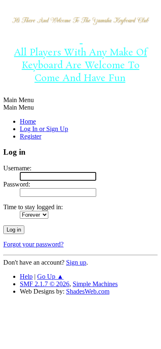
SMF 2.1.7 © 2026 (44, 283)
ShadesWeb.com (87, 291)
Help (26, 276)
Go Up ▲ (50, 276)
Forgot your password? (33, 244)
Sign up (76, 262)
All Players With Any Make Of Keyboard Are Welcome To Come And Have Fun (80, 59)
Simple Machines (95, 283)
